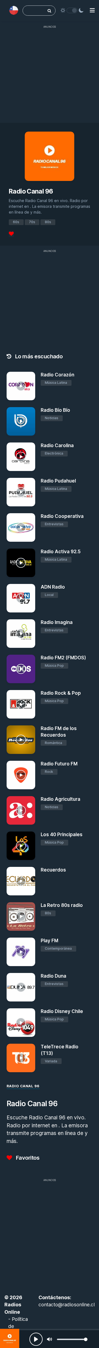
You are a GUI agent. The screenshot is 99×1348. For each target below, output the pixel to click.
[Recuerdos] (21, 881)
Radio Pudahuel (58, 481)
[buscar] (49, 10)
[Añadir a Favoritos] (30, 395)
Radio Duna (53, 976)
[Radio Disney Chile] (21, 1022)
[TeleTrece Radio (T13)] (21, 1058)
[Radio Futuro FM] (21, 775)
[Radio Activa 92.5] (21, 563)
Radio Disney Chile (62, 1011)
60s (16, 222)
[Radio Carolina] (21, 456)
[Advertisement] (49, 80)
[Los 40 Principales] (21, 845)
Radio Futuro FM (59, 764)
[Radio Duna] (21, 987)
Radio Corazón (57, 375)
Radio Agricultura (60, 799)
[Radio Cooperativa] (21, 527)
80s (48, 222)
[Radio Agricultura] (21, 810)
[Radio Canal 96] (9, 1338)
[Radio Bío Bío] (21, 421)
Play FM (49, 940)
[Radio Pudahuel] (21, 492)
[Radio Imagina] (21, 633)
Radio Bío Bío (55, 410)
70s (32, 222)
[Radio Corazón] (21, 386)
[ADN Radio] (21, 598)
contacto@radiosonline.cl (66, 1304)
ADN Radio (53, 587)
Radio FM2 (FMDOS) (63, 657)
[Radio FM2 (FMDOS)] (21, 669)
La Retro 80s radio (62, 905)
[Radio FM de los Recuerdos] (21, 739)
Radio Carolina (57, 445)
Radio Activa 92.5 (61, 551)
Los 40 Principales (61, 834)
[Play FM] (21, 952)
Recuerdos (53, 870)
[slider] (72, 1339)
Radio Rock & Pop (61, 693)
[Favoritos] (11, 234)
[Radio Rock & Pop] (21, 704)
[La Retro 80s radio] (21, 916)
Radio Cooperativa (62, 516)
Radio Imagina (57, 622)
